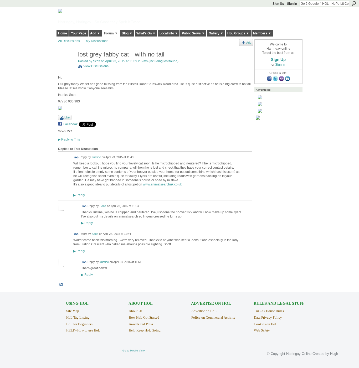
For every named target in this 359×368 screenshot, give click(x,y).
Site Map (72, 311)
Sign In (292, 4)
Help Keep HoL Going (145, 330)
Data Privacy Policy (268, 317)
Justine (96, 157)
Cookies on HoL (265, 324)
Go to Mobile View (133, 350)
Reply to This (69, 139)
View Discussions (96, 66)
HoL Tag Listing (78, 317)
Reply (79, 195)
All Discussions (69, 41)
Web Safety (262, 330)
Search (354, 3)
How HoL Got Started (144, 317)
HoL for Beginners (79, 324)
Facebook (70, 124)
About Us (135, 311)
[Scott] (66, 65)
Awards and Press (141, 324)
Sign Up (278, 4)
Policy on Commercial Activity (213, 317)
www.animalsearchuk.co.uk (162, 184)
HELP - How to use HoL (83, 330)
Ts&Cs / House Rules (269, 311)
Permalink (76, 157)
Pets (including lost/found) (159, 61)
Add (248, 42)
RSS (61, 284)
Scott (96, 61)
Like (67, 117)
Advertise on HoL (204, 311)
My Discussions (97, 41)
